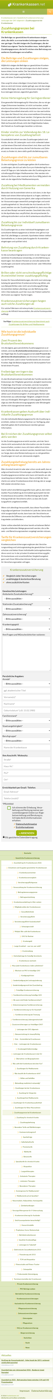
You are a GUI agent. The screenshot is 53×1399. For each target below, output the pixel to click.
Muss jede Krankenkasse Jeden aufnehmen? (27, 966)
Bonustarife (28, 1157)
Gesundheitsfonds (27, 912)
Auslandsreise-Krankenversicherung (28, 1304)
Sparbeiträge (27, 1137)
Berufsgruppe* (9, 736)
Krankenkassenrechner (27, 873)
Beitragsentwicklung (27, 897)
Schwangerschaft (28, 927)
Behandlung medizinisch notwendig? (27, 1083)
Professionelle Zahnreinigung (27, 1274)
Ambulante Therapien (27, 1176)
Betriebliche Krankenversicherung (27, 1294)
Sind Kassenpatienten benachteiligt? (27, 1220)
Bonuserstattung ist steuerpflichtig (27, 1034)
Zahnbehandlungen (27, 1206)
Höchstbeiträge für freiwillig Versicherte (28, 956)
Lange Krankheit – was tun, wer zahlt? (27, 946)
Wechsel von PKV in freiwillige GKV (27, 971)
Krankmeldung (27, 951)
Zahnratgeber (27, 1318)
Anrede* (6, 679)
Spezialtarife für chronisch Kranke (27, 1162)
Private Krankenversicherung (27, 1284)
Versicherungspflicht (27, 917)
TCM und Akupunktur (27, 1259)
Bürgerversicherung (28, 1333)
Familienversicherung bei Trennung (27, 1015)
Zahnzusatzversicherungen (27, 1313)
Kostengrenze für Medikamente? (27, 1191)
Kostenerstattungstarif (27, 1132)
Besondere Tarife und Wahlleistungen (28, 1127)
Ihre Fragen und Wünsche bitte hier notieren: (23, 634)
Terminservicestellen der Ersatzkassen (27, 1279)
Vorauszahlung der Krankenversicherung (27, 887)
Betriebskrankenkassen (27, 1235)
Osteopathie (27, 1269)
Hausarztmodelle (28, 1225)
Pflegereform (27, 1323)
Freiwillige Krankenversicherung (27, 990)
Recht (28, 1343)
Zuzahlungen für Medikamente (27, 1069)
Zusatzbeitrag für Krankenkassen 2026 (28, 863)
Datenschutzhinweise (26, 824)
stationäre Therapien (27, 1181)
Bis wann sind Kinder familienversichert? (27, 1000)
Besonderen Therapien (27, 1186)
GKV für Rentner (28, 936)
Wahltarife (27, 1152)
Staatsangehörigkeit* (12, 726)
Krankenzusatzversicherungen (27, 1299)
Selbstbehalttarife (27, 1142)
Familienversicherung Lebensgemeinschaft (28, 1020)
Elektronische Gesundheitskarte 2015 (27, 1250)
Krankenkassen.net (8, 18)
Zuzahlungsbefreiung (27, 1122)
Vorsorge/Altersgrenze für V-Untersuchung (27, 1210)
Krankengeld (27, 941)
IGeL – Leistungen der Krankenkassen (27, 1044)
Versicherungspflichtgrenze (27, 882)
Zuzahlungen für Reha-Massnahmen (27, 1108)
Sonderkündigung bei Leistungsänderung (27, 980)
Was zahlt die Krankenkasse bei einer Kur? (28, 1064)
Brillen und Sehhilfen (27, 1078)
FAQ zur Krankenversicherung (27, 1328)
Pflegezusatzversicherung (27, 1308)
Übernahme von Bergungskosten (27, 1059)
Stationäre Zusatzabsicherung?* (17, 604)
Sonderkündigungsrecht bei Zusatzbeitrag (27, 985)
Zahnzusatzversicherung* (14, 614)
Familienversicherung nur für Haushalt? (27, 1010)
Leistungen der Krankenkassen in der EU (27, 1054)
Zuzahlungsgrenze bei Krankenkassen (27, 1113)
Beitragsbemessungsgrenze (27, 892)
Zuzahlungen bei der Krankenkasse (27, 1088)
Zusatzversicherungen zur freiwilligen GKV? (27, 1024)
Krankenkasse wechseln (27, 961)
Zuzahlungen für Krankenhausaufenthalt (27, 1103)
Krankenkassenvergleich (27, 878)
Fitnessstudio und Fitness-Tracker (27, 1264)
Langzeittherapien (27, 1171)
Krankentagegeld (10, 624)
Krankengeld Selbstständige (27, 1049)
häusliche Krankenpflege (27, 1240)
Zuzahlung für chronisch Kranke (28, 1117)
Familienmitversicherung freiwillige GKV (27, 995)
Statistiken (28, 1338)
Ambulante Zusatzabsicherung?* (18, 594)
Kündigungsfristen (27, 976)
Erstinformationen (25, 827)
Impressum (25, 1391)
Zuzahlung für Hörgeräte (27, 1093)
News (28, 1348)
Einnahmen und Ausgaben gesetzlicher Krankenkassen (27, 868)
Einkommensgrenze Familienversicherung (27, 1005)
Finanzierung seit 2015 (27, 1255)
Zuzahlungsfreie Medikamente (27, 1098)
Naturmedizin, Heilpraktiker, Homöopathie (28, 1201)
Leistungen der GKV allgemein (12, 20)
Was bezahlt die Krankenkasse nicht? (28, 1073)
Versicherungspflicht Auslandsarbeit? (28, 922)
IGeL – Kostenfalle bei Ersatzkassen (27, 1039)
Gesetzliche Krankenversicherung (30, 18)
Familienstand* (9, 716)
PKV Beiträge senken (27, 1289)
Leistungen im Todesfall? (27, 1245)
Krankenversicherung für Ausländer (27, 1215)
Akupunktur (27, 1166)
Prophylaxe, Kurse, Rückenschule (27, 1230)
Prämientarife (27, 1147)
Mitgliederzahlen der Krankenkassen (28, 907)
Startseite (27, 853)
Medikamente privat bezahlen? (27, 1196)
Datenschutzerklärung (41, 1391)
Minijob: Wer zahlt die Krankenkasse (27, 931)
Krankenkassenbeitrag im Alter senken (27, 902)
